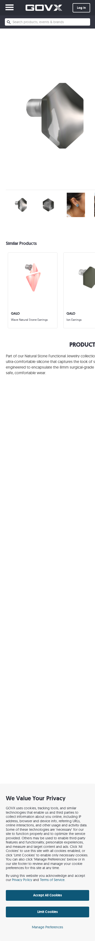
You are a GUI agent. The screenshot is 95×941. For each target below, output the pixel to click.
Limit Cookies (47, 912)
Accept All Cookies (47, 895)
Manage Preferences (47, 927)
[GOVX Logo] (44, 8)
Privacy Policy (22, 880)
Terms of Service (52, 880)
